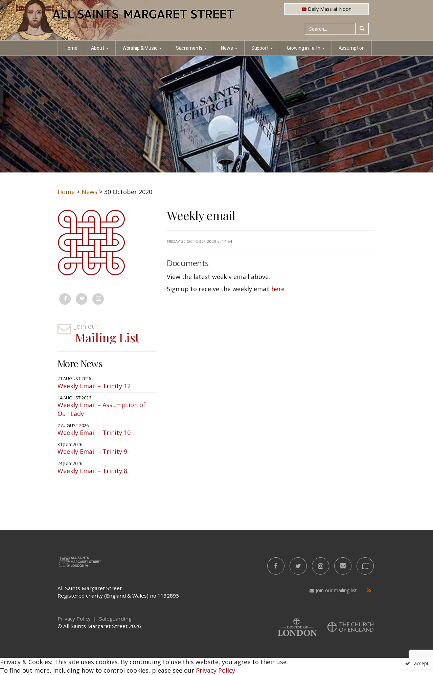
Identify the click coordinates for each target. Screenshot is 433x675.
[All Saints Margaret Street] (216, 20)
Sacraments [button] (189, 48)
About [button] (97, 48)
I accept (419, 663)
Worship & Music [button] (140, 48)
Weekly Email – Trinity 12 (94, 386)
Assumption (352, 48)
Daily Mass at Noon (328, 9)
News (89, 192)
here (277, 289)
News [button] (227, 48)
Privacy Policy (215, 670)
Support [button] (260, 48)
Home (71, 48)
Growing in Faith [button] (303, 48)
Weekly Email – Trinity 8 (92, 471)
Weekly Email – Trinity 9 (92, 451)
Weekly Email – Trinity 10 (94, 432)
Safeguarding (115, 618)
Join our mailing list (335, 590)
